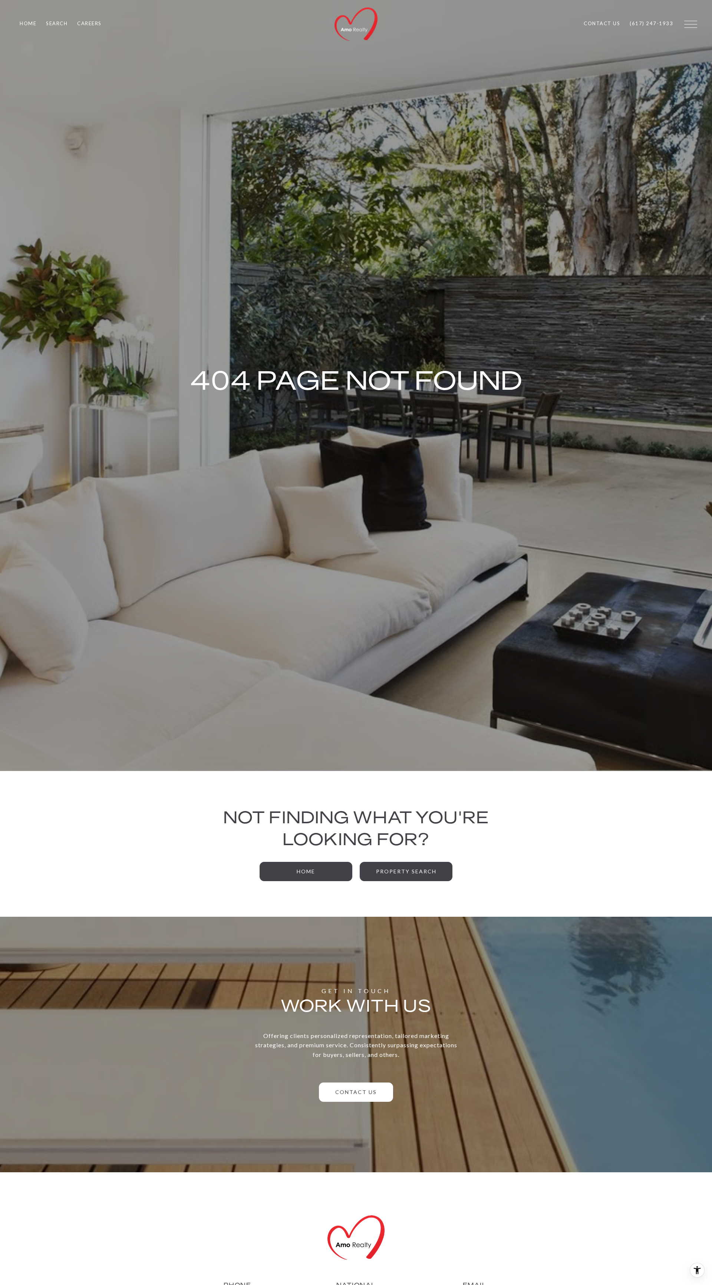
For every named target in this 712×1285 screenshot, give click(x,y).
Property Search (406, 871)
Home (306, 871)
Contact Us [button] (356, 1092)
